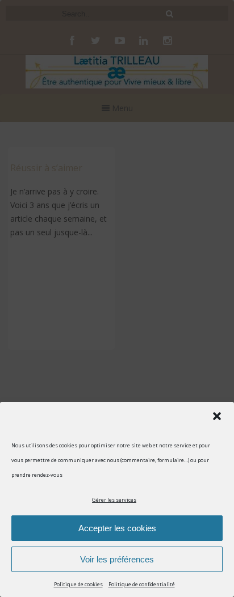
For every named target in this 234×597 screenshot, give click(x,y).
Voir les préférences (117, 559)
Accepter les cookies (117, 528)
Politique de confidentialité (141, 584)
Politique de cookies (78, 584)
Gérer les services (114, 499)
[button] (217, 416)
